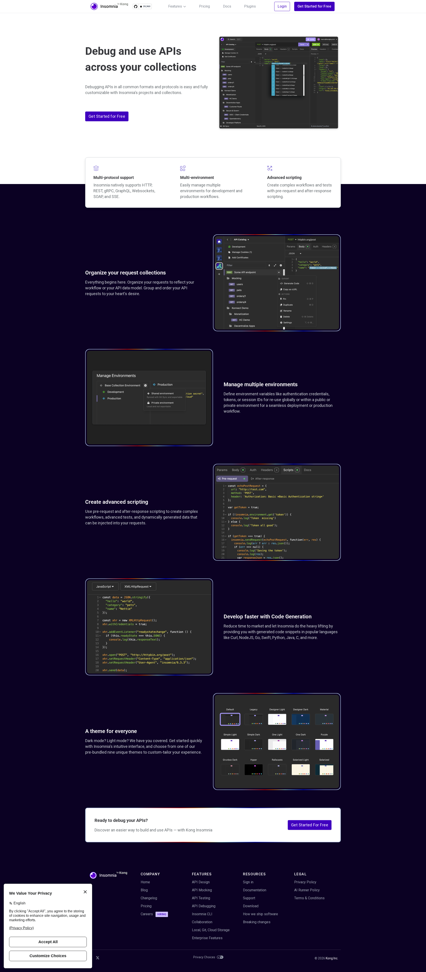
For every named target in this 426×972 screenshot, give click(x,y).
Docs (227, 6)
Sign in (248, 882)
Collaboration (202, 922)
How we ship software (260, 914)
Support (249, 898)
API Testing (201, 898)
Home (145, 882)
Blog (144, 890)
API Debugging (203, 906)
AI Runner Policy (307, 890)
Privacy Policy (305, 882)
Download (250, 906)
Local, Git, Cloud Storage (211, 930)
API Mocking (202, 890)
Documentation (254, 890)
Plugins (250, 6)
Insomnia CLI (202, 914)
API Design (201, 882)
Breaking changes (256, 922)
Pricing (204, 6)
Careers (153, 914)
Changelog (149, 898)
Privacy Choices (204, 957)
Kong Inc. (332, 958)
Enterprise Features (207, 938)
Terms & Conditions (309, 898)
